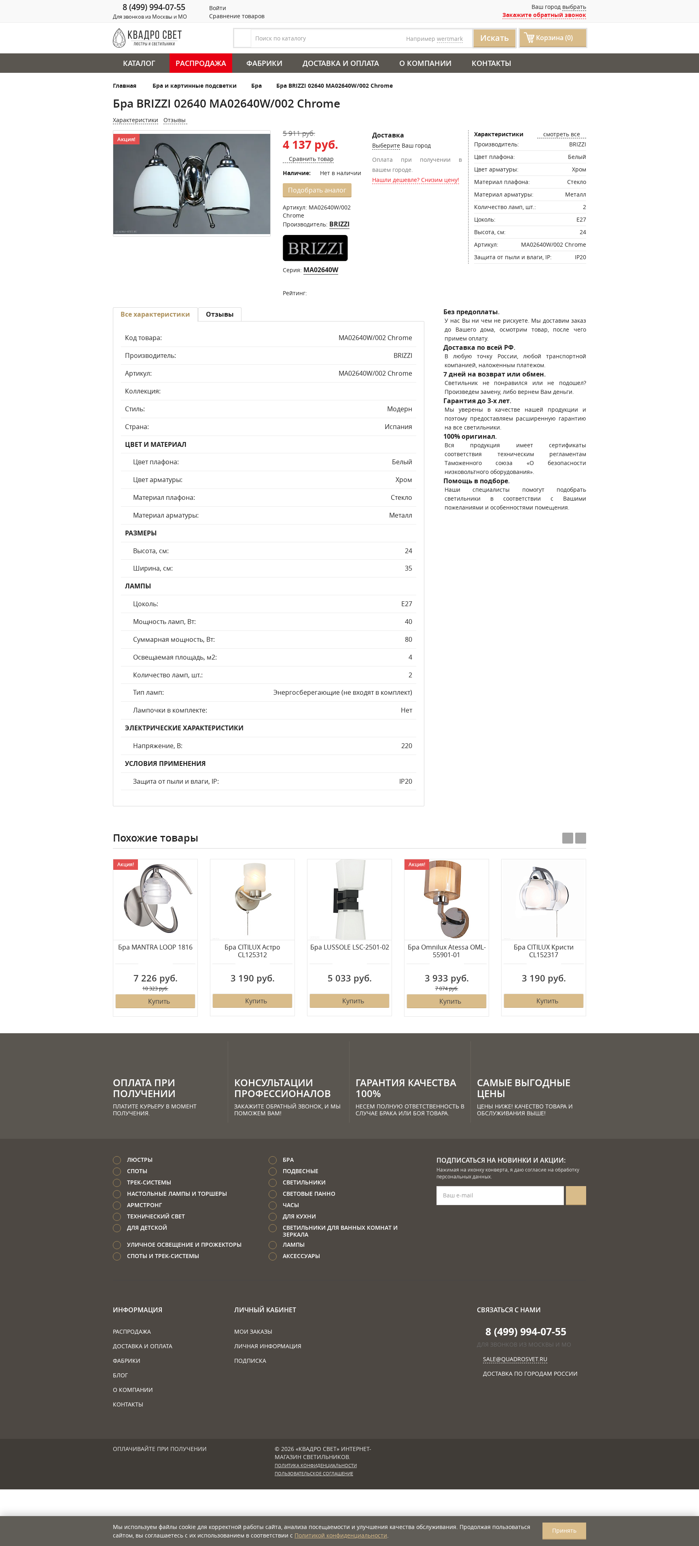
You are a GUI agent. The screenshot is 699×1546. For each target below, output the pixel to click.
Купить (159, 1001)
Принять (564, 1530)
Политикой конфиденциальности (340, 1535)
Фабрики (264, 63)
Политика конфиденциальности (316, 1465)
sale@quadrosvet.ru (515, 1359)
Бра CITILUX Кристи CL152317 (544, 951)
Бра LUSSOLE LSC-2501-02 (349, 947)
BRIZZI (339, 224)
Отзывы (175, 120)
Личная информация (267, 1346)
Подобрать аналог (317, 190)
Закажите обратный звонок (544, 15)
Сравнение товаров (236, 16)
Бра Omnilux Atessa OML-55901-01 (447, 951)
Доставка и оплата (341, 63)
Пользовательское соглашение (314, 1473)
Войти (217, 8)
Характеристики (135, 120)
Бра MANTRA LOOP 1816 (155, 947)
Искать (494, 37)
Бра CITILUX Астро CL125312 (252, 951)
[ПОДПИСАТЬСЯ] (576, 1195)
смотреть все (562, 134)
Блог (120, 1375)
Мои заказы (253, 1331)
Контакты (491, 63)
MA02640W (320, 269)
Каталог (139, 63)
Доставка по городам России (530, 1373)
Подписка (250, 1360)
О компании (425, 63)
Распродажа (201, 63)
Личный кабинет (265, 1309)
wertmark (450, 38)
